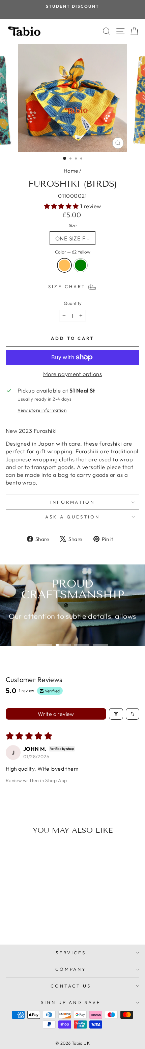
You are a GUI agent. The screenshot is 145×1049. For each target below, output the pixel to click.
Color (72, 252)
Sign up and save (71, 1002)
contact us (71, 986)
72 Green (80, 265)
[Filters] (116, 714)
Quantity (73, 303)
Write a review (56, 714)
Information (72, 502)
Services (71, 952)
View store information (42, 410)
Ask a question (72, 516)
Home (71, 171)
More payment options (72, 373)
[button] (62, 206)
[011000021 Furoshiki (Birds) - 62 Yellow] (27, 921)
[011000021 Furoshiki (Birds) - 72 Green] (34, 921)
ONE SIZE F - (72, 238)
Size (73, 225)
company (71, 969)
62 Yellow (64, 265)
